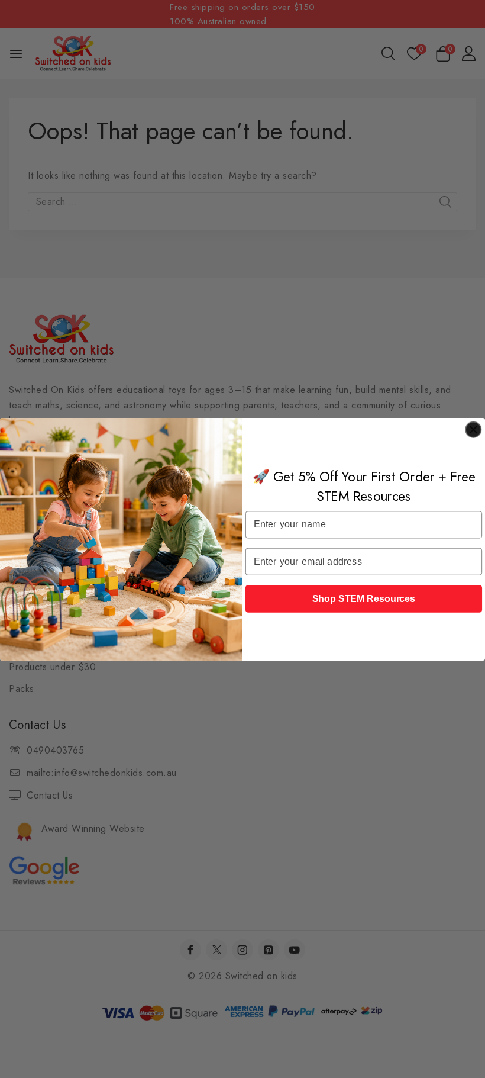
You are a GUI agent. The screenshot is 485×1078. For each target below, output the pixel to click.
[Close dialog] (473, 429)
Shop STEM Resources (364, 598)
